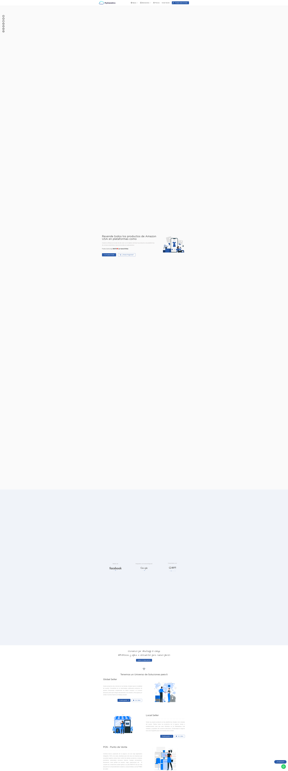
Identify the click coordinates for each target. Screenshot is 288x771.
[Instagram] (3, 29)
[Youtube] (3, 21)
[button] (109, 254)
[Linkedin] (3, 26)
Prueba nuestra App (109, 248)
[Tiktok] (3, 24)
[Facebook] (3, 16)
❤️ (117, 248)
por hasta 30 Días (123, 248)
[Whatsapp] (3, 31)
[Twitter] (3, 19)
